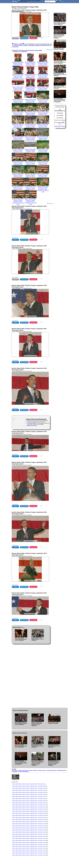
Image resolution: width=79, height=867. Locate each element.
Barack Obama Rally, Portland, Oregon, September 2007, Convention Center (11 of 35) (30, 102)
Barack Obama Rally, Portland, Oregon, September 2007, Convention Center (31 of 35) (18, 189)
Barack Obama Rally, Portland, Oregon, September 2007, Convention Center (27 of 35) (43, 164)
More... (23, 627)
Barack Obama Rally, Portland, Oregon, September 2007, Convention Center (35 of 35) (30, 201)
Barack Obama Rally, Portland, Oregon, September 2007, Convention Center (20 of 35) (30, 139)
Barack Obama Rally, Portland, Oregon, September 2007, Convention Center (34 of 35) (18, 201)
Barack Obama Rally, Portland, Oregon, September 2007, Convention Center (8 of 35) (30, 89)
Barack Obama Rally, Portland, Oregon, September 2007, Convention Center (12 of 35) (43, 102)
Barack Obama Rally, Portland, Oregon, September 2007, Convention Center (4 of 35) (18, 77)
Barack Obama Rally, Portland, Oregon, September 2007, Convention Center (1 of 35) (18, 65)
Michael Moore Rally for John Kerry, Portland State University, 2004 (37, 763)
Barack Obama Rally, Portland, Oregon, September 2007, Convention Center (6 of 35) (43, 77)
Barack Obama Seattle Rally (38, 639)
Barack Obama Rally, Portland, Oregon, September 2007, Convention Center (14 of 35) (30, 114)
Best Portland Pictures (59, 49)
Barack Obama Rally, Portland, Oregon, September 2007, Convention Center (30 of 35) (43, 176)
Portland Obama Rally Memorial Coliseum (59, 36)
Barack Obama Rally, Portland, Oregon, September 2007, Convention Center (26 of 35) (30, 164)
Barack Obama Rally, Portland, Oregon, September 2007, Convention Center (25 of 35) (18, 164)
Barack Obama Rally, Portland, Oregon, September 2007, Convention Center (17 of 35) (30, 127)
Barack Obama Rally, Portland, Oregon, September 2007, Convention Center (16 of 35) (18, 127)
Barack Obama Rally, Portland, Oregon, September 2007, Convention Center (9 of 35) (43, 89)
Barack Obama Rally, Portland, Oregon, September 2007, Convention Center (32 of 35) (30, 189)
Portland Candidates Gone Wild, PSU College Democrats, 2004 (53, 763)
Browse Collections (33, 770)
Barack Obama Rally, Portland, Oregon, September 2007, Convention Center (29, 784)
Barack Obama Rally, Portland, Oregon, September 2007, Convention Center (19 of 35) (18, 139)
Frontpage (14, 771)
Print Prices (14, 770)
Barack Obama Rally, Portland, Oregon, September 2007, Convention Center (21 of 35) (43, 139)
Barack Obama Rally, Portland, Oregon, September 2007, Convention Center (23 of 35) (30, 152)
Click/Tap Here (18, 45)
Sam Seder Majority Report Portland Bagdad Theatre (59, 100)
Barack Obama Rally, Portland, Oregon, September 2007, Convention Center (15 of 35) (43, 114)
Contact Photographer (23, 771)
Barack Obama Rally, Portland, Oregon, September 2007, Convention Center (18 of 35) (43, 127)
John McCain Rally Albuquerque (21, 639)
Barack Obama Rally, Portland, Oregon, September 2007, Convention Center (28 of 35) (18, 176)
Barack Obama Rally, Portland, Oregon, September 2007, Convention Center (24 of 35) (43, 152)
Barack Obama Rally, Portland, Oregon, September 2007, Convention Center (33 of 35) (43, 189)
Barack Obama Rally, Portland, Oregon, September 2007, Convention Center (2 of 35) (30, 65)
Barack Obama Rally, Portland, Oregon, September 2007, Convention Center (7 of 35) (18, 89)
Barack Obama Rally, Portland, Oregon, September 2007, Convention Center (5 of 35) (30, 77)
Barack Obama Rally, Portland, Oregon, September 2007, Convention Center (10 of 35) (18, 102)
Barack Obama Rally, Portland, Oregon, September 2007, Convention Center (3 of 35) (43, 65)
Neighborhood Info (16, 779)
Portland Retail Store (62, 770)
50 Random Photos (51, 770)
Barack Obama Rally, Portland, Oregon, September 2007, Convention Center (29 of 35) (30, 176)
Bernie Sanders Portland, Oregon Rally (60, 23)
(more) (63, 12)
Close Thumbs (50, 49)
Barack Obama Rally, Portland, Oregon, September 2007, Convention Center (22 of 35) (18, 152)
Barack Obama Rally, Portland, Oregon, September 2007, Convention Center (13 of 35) (18, 114)
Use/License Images (23, 770)
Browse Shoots (42, 770)
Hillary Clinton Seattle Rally (60, 87)
